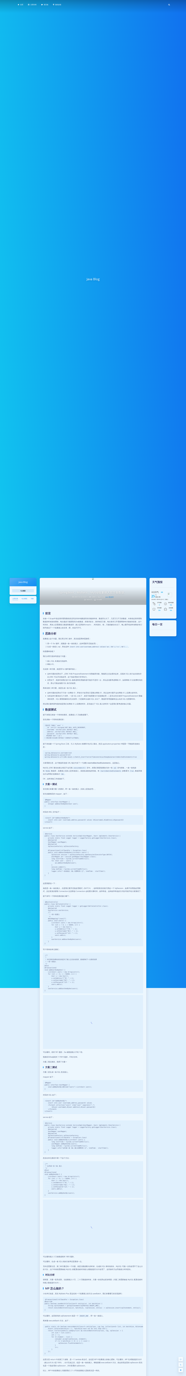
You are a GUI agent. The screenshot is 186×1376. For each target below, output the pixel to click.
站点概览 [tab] (24, 599)
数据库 (111, 597)
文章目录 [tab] (15, 599)
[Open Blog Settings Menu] (180, 1370)
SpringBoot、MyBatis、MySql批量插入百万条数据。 (93, 592)
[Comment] (180, 1359)
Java (106, 597)
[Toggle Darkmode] (180, 1364)
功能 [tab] (32, 599)
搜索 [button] (24, 591)
